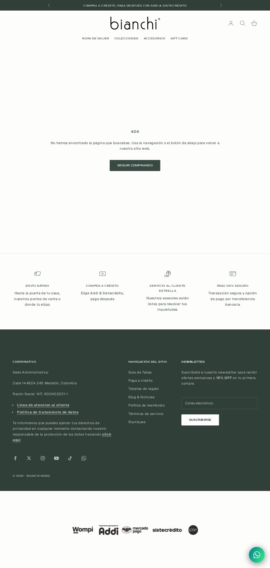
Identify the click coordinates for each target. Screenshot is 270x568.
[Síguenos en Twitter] (29, 458)
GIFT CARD (179, 38)
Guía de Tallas (140, 372)
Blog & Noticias (141, 397)
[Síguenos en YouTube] (56, 458)
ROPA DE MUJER (95, 38)
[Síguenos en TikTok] (70, 458)
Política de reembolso (146, 405)
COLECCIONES (126, 38)
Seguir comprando (135, 165)
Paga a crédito (140, 380)
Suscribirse (200, 420)
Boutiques (137, 422)
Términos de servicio (145, 413)
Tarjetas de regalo (143, 388)
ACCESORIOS (154, 38)
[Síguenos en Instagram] (42, 458)
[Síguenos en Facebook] (15, 458)
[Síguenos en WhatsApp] (83, 458)
